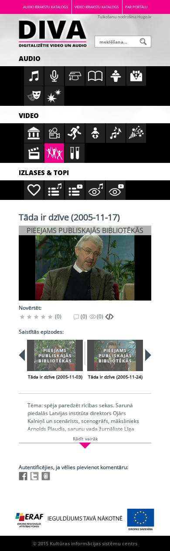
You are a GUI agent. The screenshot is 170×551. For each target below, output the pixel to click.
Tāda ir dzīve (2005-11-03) (55, 377)
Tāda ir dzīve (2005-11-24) (115, 377)
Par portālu (136, 6)
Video (29, 115)
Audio (30, 58)
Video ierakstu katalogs (97, 6)
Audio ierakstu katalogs (45, 6)
